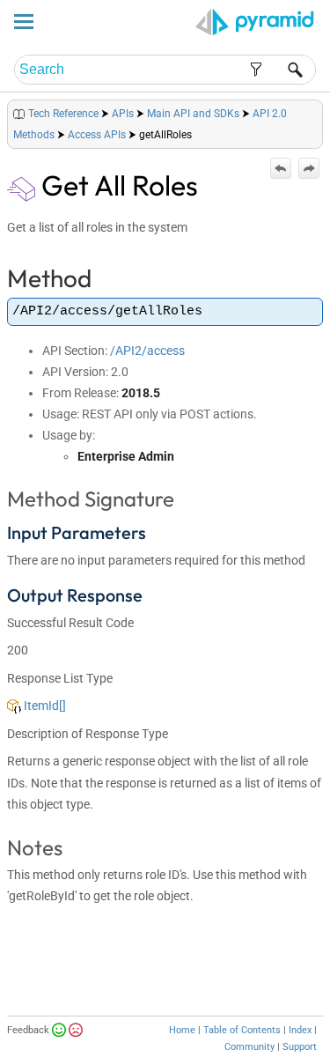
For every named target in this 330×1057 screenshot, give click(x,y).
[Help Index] (321, 109)
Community (249, 1047)
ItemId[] (43, 706)
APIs (123, 113)
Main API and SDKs (193, 113)
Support (299, 1047)
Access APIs (97, 135)
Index (300, 1030)
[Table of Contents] (309, 109)
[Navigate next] (308, 168)
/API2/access (147, 351)
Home (182, 1030)
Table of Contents (242, 1030)
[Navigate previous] (280, 168)
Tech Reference (63, 113)
